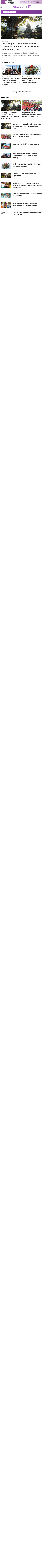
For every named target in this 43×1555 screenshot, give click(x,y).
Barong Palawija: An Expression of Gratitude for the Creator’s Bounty (25, 204)
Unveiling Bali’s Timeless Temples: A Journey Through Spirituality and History (11, 81)
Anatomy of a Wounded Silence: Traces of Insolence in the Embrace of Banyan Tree (21, 46)
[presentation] (3, 71)
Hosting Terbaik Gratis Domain (21, 92)
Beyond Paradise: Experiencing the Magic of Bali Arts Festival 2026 (31, 114)
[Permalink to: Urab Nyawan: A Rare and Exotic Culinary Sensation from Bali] (31, 70)
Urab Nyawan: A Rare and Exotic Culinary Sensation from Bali (31, 80)
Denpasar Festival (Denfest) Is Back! (26, 144)
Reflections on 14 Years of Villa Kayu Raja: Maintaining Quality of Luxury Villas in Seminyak (27, 185)
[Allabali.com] (21, 6)
